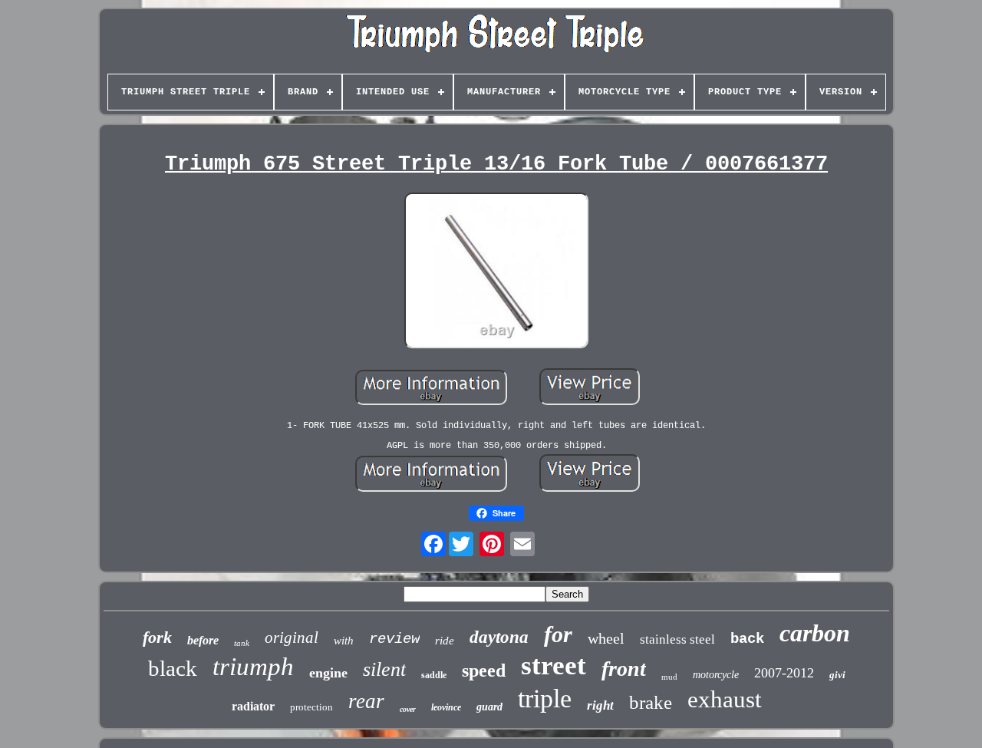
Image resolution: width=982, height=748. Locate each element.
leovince (446, 707)
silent (384, 669)
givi (837, 674)
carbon (814, 633)
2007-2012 (784, 672)
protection (311, 707)
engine (328, 672)
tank (241, 642)
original (291, 637)
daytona (499, 637)
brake (650, 702)
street (553, 665)
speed (484, 670)
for (558, 634)
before (203, 640)
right (600, 705)
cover (408, 709)
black (172, 668)
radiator (253, 706)
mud (669, 676)
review (394, 639)
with (344, 640)
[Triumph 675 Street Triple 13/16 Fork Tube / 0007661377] (496, 271)
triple (545, 698)
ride (444, 640)
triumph (253, 666)
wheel (606, 638)
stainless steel (677, 639)
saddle (434, 675)
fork (157, 637)
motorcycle (716, 674)
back (747, 639)
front (623, 668)
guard (489, 707)
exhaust (724, 699)
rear (366, 701)
